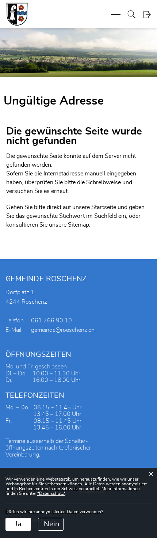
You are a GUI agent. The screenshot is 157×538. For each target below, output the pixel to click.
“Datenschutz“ (51, 493)
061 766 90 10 (51, 320)
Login (147, 14)
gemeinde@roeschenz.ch (63, 330)
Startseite (103, 207)
